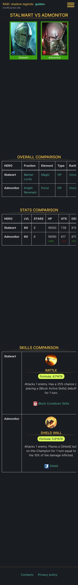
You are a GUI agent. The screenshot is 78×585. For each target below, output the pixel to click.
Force (45, 188)
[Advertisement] (39, 105)
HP (59, 174)
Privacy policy (47, 574)
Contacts (27, 574)
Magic (45, 174)
